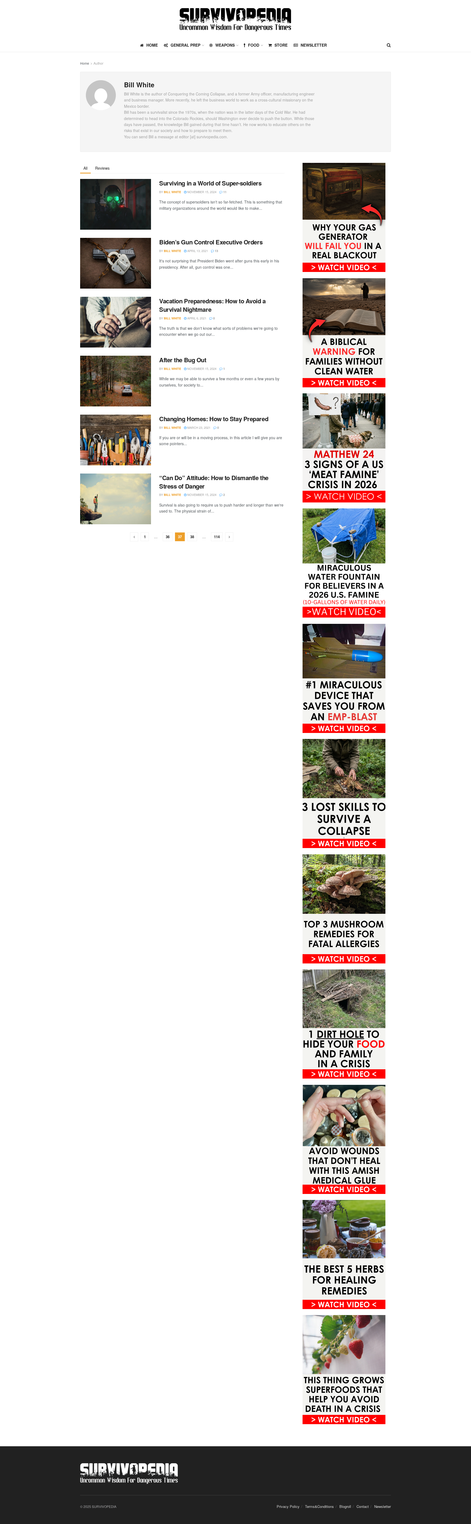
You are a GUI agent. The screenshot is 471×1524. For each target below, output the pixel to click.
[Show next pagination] (229, 536)
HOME (152, 45)
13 (216, 251)
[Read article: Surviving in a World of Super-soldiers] (115, 204)
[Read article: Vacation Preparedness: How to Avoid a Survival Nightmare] (115, 322)
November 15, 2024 (201, 192)
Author (98, 63)
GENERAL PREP (185, 45)
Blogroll (345, 1506)
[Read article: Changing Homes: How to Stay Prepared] (115, 440)
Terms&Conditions (319, 1506)
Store (281, 45)
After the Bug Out (182, 359)
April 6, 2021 (196, 318)
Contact (363, 1506)
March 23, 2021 (198, 427)
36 (168, 536)
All (85, 168)
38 (192, 536)
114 (217, 536)
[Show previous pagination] (134, 536)
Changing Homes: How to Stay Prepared (213, 418)
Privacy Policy (288, 1506)
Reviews (102, 168)
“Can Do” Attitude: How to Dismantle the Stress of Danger (213, 481)
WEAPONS (225, 45)
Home (84, 63)
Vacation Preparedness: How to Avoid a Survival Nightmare (212, 305)
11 (224, 192)
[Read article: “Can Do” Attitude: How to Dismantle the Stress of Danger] (115, 499)
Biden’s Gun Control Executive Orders (210, 242)
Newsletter (314, 45)
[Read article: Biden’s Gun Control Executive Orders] (115, 263)
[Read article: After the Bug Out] (115, 381)
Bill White (172, 192)
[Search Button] (389, 45)
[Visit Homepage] (235, 19)
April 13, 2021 (197, 250)
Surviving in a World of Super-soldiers (210, 183)
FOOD (253, 45)
